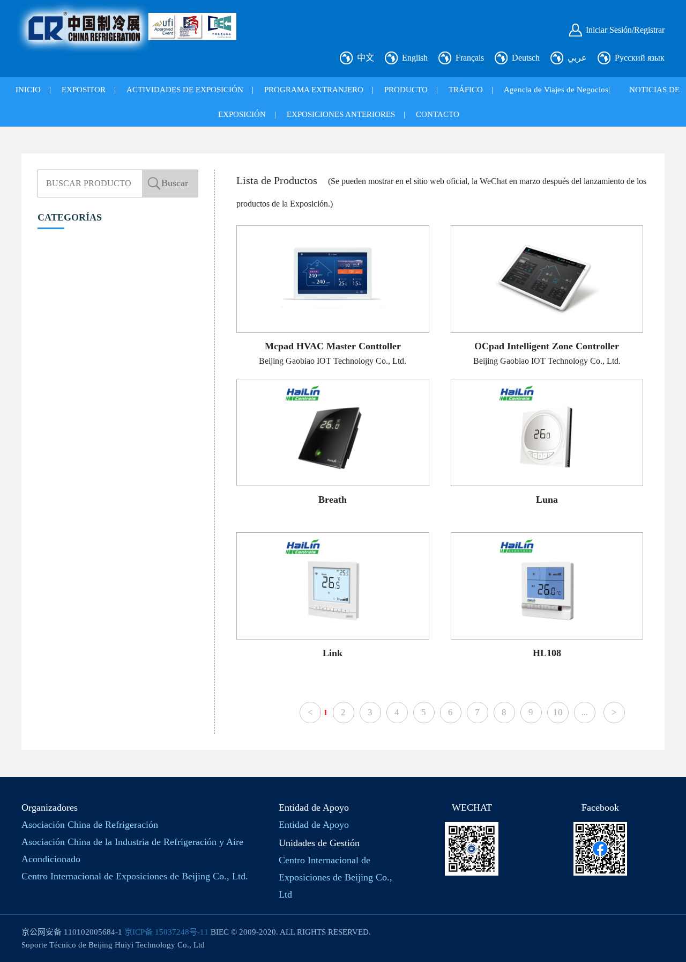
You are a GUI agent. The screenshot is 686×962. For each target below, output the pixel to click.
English (415, 57)
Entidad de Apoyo (314, 824)
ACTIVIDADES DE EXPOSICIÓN (184, 89)
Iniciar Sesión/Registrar (625, 29)
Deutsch (526, 57)
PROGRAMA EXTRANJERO (313, 89)
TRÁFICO (466, 89)
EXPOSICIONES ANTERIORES (341, 114)
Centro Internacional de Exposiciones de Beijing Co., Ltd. (134, 876)
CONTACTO (437, 114)
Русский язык (640, 57)
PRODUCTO (406, 89)
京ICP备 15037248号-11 (166, 932)
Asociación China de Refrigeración (89, 824)
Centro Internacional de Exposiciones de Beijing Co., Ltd (335, 877)
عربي (577, 57)
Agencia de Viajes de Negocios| (557, 89)
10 (558, 712)
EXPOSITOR (84, 89)
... (584, 712)
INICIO (28, 89)
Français (470, 57)
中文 (365, 57)
